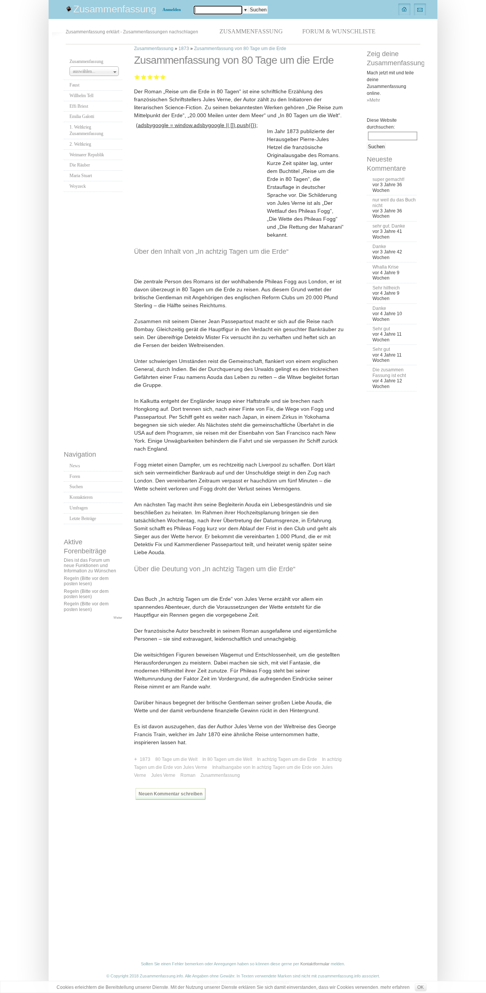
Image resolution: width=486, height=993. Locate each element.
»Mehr (373, 100)
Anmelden (172, 9)
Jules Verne (163, 775)
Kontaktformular (315, 964)
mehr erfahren (395, 987)
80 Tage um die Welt (176, 759)
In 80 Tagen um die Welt (227, 759)
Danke (379, 246)
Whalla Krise (385, 267)
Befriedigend (150, 77)
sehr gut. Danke (388, 226)
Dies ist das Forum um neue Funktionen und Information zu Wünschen (90, 566)
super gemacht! (388, 179)
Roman (188, 775)
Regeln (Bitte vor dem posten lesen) (86, 581)
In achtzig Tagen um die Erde (287, 759)
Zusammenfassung (114, 9)
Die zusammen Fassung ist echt (389, 372)
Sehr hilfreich (386, 288)
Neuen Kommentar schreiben (170, 794)
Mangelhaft (137, 77)
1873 (183, 48)
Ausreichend (143, 77)
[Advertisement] (94, 319)
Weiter (118, 617)
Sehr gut (163, 77)
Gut (156, 77)
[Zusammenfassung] (404, 9)
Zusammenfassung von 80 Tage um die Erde (240, 48)
